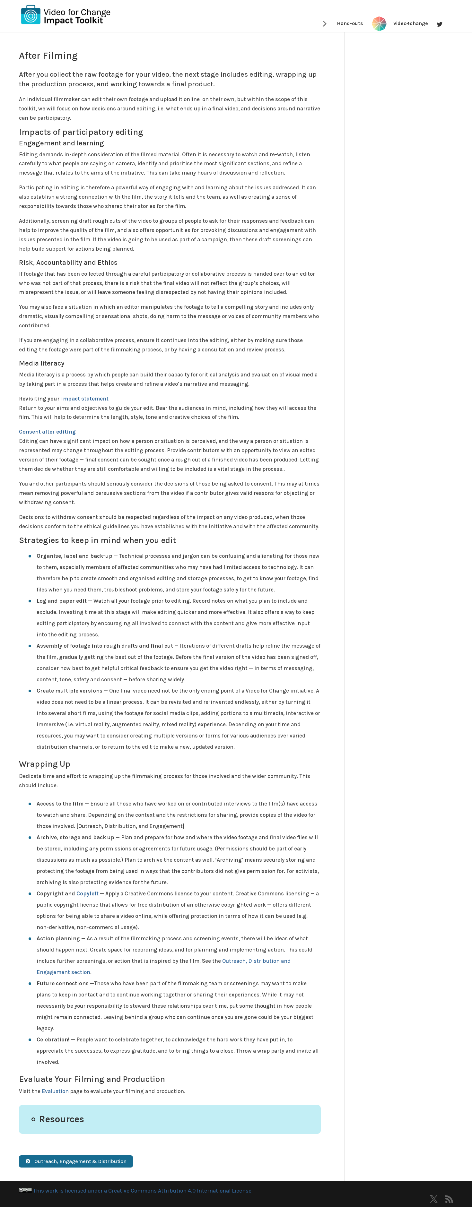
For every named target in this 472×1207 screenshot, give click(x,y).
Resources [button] (61, 1119)
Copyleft (87, 893)
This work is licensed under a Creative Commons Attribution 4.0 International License (141, 1190)
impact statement (85, 398)
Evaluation (55, 1091)
